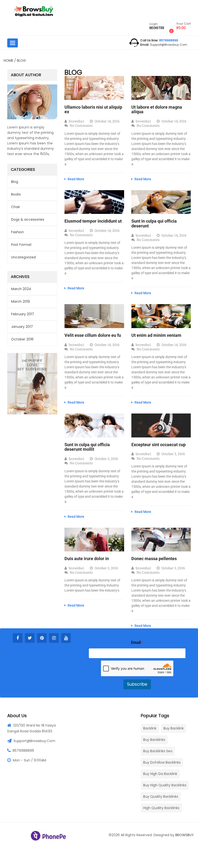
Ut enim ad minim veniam (156, 335)
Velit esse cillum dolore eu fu (92, 335)
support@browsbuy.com (168, 45)
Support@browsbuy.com (34, 740)
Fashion (17, 232)
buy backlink (173, 728)
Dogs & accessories (27, 219)
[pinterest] (42, 638)
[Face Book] (17, 638)
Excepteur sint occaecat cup (158, 444)
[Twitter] (30, 638)
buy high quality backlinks (164, 785)
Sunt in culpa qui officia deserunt (154, 223)
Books (16, 194)
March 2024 (21, 288)
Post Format (21, 244)
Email (137, 642)
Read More (75, 179)
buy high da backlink (160, 773)
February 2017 (22, 314)
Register (156, 28)
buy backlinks (154, 739)
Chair (15, 206)
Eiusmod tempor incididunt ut (93, 221)
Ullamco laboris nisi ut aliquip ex (93, 109)
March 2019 (20, 301)
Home (8, 60)
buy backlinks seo (157, 751)
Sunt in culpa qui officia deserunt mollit (87, 447)
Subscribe (137, 684)
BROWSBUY (184, 835)
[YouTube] (66, 638)
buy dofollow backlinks (162, 762)
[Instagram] (54, 638)
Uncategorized (23, 257)
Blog (14, 181)
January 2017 (22, 326)
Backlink (149, 728)
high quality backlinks (161, 807)
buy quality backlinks (160, 796)
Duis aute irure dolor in (86, 558)
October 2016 (22, 339)
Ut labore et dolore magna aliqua (156, 109)
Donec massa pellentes (154, 558)
